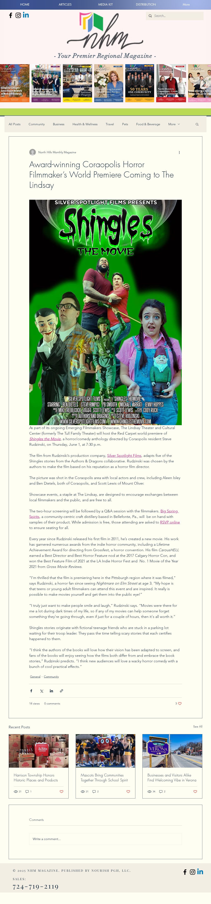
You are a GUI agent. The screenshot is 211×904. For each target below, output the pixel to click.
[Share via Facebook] (31, 691)
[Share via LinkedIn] (51, 691)
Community (37, 124)
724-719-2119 (36, 885)
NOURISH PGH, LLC (110, 870)
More (172, 124)
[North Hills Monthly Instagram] (18, 15)
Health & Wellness (85, 124)
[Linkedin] (25, 15)
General (35, 676)
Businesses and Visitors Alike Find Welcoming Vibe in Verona (172, 777)
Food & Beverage (148, 124)
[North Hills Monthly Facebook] (10, 15)
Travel (110, 124)
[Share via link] (61, 691)
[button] (197, 124)
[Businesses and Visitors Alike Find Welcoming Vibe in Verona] (172, 751)
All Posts (14, 124)
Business (58, 124)
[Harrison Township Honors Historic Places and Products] (38, 751)
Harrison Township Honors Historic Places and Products (36, 777)
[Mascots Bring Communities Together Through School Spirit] (105, 751)
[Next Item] (204, 83)
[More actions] (179, 152)
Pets (125, 124)
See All (197, 726)
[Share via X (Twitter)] (41, 691)
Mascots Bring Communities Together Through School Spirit (104, 777)
